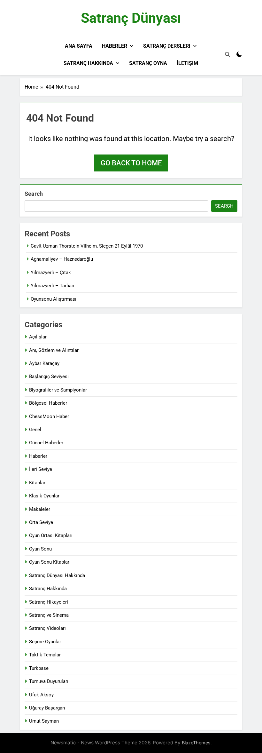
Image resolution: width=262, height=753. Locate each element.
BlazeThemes (196, 742)
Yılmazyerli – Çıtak (51, 272)
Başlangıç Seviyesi (49, 376)
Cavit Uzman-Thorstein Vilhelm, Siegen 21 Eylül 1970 (87, 246)
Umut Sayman (44, 721)
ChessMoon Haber (49, 416)
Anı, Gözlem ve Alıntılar (54, 350)
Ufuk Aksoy (41, 695)
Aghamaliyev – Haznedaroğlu (62, 259)
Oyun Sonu (40, 549)
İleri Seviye (40, 469)
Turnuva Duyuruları (48, 681)
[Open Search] (227, 54)
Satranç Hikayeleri (48, 602)
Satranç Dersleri (166, 46)
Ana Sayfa (78, 46)
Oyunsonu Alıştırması (53, 299)
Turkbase (39, 668)
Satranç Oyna (148, 63)
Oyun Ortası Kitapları (51, 535)
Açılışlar (38, 337)
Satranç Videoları (47, 628)
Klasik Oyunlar (44, 496)
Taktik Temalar (45, 655)
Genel (35, 429)
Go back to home (131, 163)
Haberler (114, 46)
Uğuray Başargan (47, 708)
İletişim (187, 63)
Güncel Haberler (46, 443)
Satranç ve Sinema (49, 615)
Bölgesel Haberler (48, 403)
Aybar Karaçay (44, 363)
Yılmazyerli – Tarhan (52, 286)
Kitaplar (37, 483)
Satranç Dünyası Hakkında (57, 575)
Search (34, 193)
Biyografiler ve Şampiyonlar (58, 390)
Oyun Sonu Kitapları (50, 562)
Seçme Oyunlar (45, 642)
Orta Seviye (41, 522)
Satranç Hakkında (88, 63)
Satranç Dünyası (131, 18)
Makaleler (39, 509)
